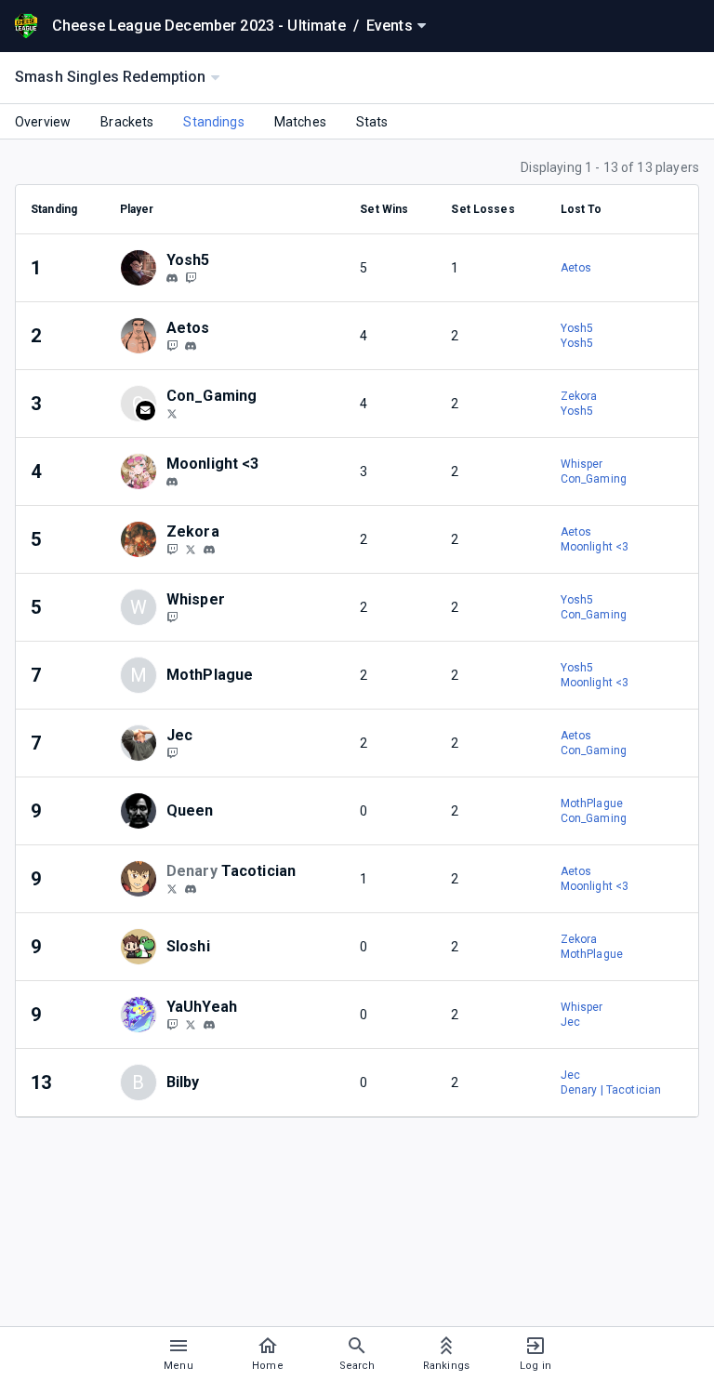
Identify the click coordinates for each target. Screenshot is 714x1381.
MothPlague (592, 803)
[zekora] (209, 549)
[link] (172, 277)
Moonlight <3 (595, 546)
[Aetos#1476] (190, 345)
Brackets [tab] (126, 121)
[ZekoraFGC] (172, 548)
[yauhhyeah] (172, 1023)
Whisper (582, 464)
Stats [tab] (372, 121)
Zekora (579, 396)
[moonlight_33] (172, 481)
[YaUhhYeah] (190, 1023)
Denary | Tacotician (611, 1089)
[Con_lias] (172, 412)
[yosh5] (172, 278)
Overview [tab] (43, 121)
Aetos (576, 267)
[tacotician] (190, 889)
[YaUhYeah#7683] (209, 1024)
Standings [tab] (213, 121)
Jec (570, 1022)
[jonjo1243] (190, 277)
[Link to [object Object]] (143, 267)
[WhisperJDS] (172, 616)
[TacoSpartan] (172, 888)
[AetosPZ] (172, 345)
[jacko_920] (172, 752)
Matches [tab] (300, 121)
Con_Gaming (594, 478)
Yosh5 (577, 328)
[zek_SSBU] (190, 548)
